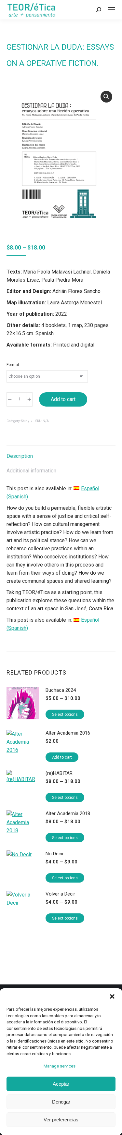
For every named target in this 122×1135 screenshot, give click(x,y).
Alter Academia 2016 (68, 733)
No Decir (55, 854)
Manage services (59, 1066)
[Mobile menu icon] (111, 10)
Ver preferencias (61, 1119)
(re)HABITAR (59, 773)
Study (25, 421)
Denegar (61, 1101)
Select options (65, 714)
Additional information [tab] (31, 471)
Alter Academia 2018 (68, 813)
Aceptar (61, 1084)
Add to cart (63, 399)
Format (13, 364)
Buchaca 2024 (61, 690)
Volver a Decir (60, 894)
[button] (112, 996)
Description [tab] (20, 456)
